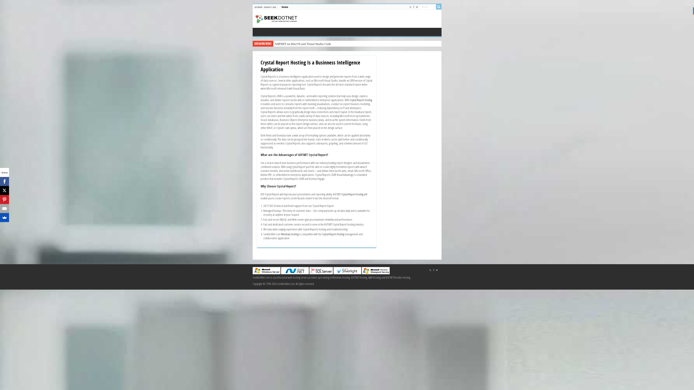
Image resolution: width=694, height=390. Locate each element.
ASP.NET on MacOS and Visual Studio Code (303, 44)
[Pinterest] (4, 199)
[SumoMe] (4, 217)
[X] (4, 190)
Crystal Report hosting (361, 100)
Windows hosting (290, 234)
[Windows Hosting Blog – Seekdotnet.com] (276, 18)
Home (285, 7)
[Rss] (410, 7)
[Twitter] (417, 7)
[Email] (4, 208)
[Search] (439, 7)
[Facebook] (414, 7)
